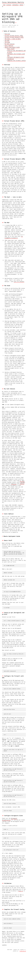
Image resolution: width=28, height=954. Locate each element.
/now (4, 4)
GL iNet (22, 480)
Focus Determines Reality (13, 2)
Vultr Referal (9, 45)
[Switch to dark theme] (2, 6)
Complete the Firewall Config (16, 60)
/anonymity (15, 4)
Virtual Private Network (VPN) (14, 37)
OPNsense (13, 483)
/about (21, 4)
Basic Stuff (10, 49)
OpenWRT (22, 482)
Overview (7, 34)
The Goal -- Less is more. (13, 39)
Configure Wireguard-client (15, 57)
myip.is (20, 890)
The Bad (7, 40)
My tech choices (9, 44)
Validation (10, 59)
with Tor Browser (19, 281)
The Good (7, 42)
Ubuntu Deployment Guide (12, 47)
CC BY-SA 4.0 (23, 951)
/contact (8, 4)
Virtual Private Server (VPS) (14, 35)
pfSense (22, 483)
